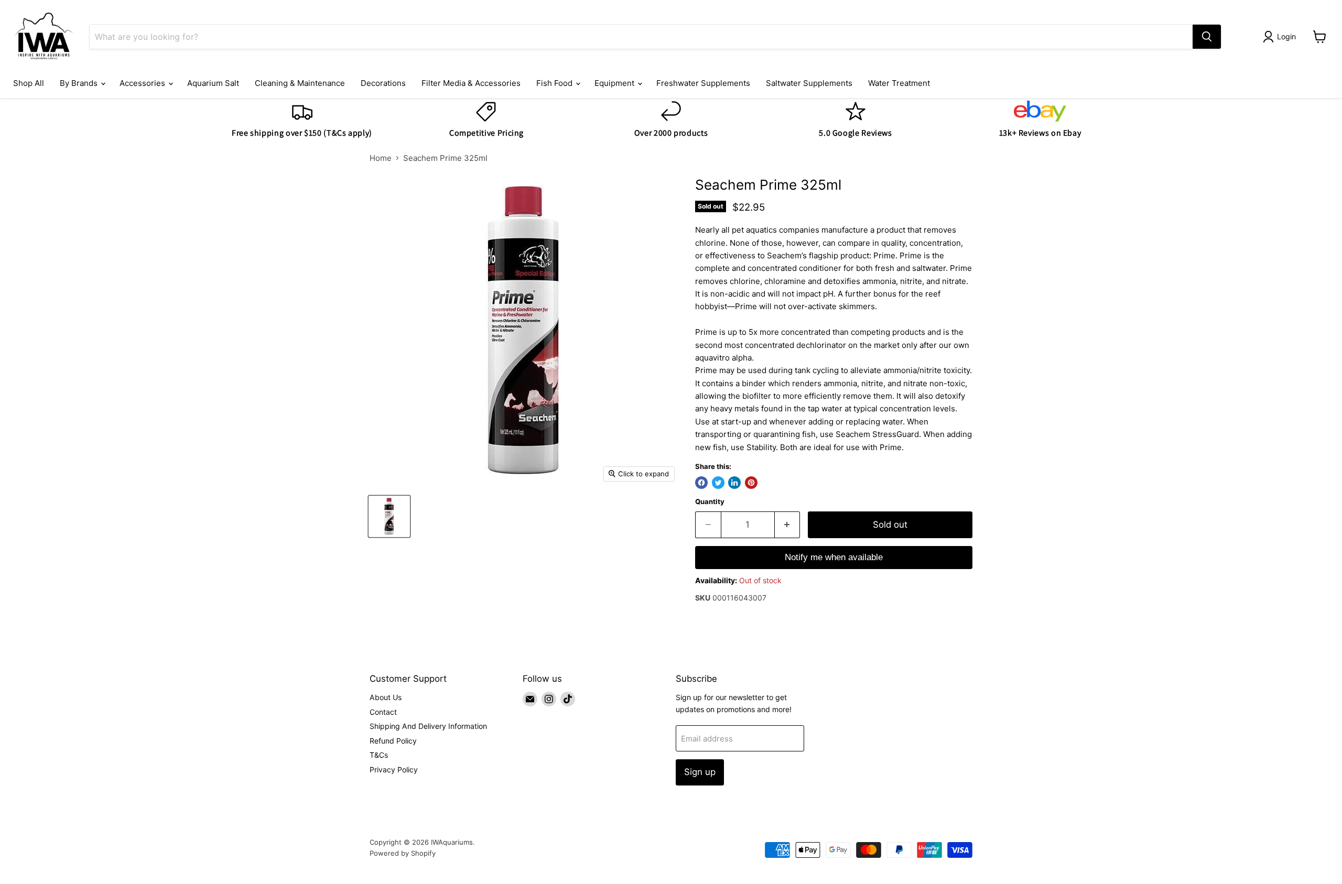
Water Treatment (899, 83)
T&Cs (379, 754)
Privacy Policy (394, 769)
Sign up (700, 772)
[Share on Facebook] (701, 482)
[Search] (1207, 37)
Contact (383, 711)
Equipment (615, 83)
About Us (386, 697)
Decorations (383, 83)
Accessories (143, 83)
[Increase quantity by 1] (787, 524)
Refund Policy (393, 740)
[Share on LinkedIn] (734, 482)
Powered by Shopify (403, 853)
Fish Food (555, 83)
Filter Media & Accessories (471, 83)
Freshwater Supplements (703, 83)
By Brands (80, 83)
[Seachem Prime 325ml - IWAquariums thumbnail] (389, 516)
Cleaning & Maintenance (300, 83)
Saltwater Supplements (809, 83)
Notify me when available (834, 557)
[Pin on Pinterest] (751, 482)
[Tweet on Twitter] (718, 482)
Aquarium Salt (213, 83)
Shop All (28, 83)
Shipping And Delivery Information (428, 726)
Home (381, 158)
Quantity (709, 502)
